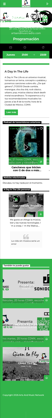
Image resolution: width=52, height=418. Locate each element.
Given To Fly (26, 363)
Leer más (11, 112)
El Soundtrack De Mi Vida (27, 324)
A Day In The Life (18, 129)
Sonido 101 (26, 285)
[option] (26, 149)
